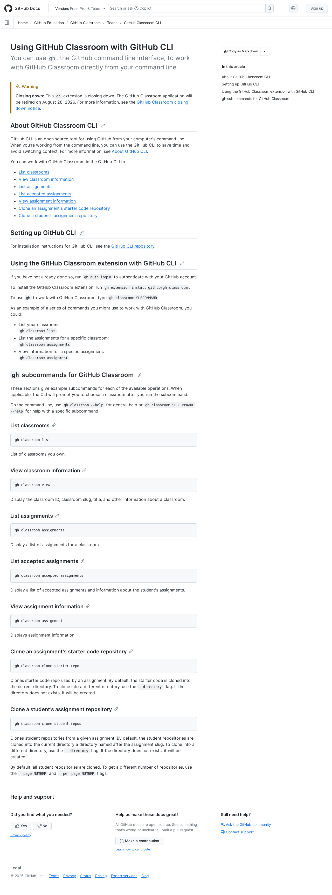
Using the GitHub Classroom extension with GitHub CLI (94, 263)
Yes (23, 826)
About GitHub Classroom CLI (54, 125)
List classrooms (34, 172)
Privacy (69, 876)
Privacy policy (20, 835)
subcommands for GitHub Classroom (73, 375)
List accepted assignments (45, 193)
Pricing (101, 876)
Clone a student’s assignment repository (58, 215)
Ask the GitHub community (248, 824)
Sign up (316, 8)
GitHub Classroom (85, 22)
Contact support (240, 832)
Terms (54, 876)
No (45, 826)
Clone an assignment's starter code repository (64, 208)
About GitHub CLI (129, 151)
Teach (112, 22)
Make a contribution (142, 841)
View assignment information (47, 201)
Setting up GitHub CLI (44, 232)
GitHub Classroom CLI (142, 22)
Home (23, 22)
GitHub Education (49, 22)
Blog (145, 876)
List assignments (35, 186)
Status (85, 876)
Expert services (124, 876)
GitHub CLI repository (132, 246)
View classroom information (46, 179)
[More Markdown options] (264, 51)
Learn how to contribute (132, 849)
